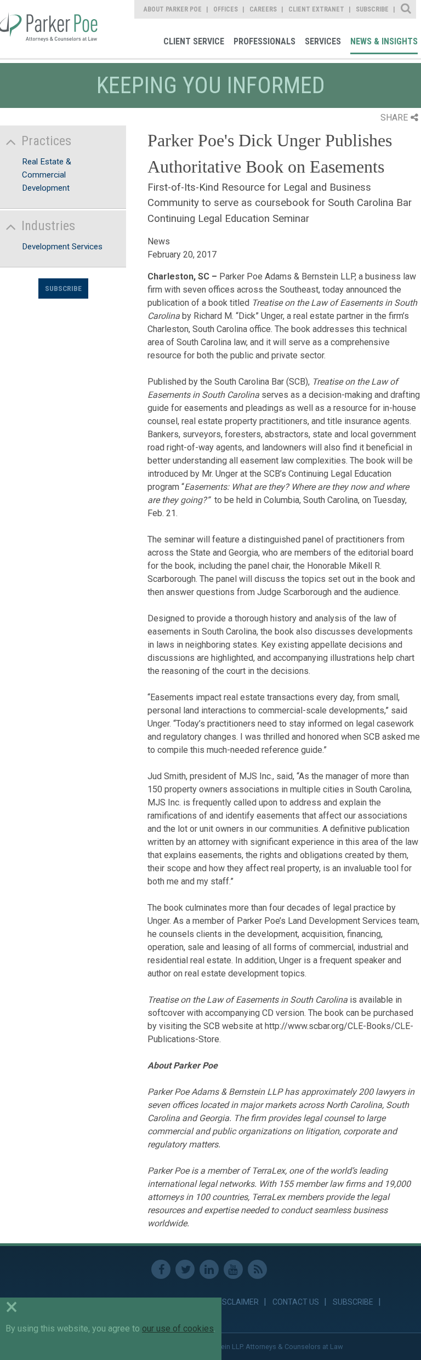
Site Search (406, 9)
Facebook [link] (160, 1269)
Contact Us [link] (295, 1302)
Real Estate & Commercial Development (46, 175)
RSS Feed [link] (257, 1269)
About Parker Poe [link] (173, 9)
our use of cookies (178, 1328)
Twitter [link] (185, 1269)
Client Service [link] (193, 41)
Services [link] (323, 41)
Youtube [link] (233, 1269)
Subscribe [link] (372, 9)
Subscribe (63, 288)
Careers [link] (263, 9)
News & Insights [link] (384, 41)
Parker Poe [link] (50, 29)
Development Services (62, 247)
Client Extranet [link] (316, 9)
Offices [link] (225, 9)
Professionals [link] (264, 41)
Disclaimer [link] (237, 1302)
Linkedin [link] (209, 1269)
